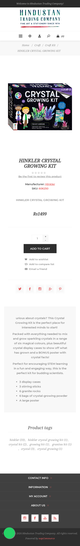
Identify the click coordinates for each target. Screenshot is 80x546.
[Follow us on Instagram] (24, 518)
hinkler (14, 440)
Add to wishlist (38, 259)
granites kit (59, 444)
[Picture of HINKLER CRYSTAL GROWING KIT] (40, 107)
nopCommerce (47, 538)
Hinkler (50, 184)
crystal (25, 449)
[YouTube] (45, 518)
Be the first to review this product (40, 176)
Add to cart (40, 248)
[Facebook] (35, 518)
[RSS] (55, 518)
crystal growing (47, 449)
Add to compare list (41, 264)
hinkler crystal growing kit (45, 440)
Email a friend (38, 269)
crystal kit (15, 444)
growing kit (37, 444)
